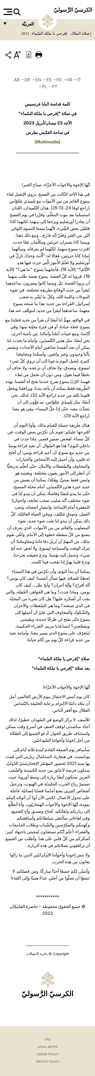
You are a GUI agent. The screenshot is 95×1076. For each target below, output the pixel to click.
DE (27, 79)
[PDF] (28, 54)
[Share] (9, 55)
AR (17, 79)
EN (38, 79)
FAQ (47, 1039)
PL (44, 86)
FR (58, 79)
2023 (25, 33)
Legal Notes (48, 1047)
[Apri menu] (7, 11)
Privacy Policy (47, 1061)
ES (48, 79)
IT (79, 79)
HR (69, 79)
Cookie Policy (48, 1054)
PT (54, 86)
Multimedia (47, 141)
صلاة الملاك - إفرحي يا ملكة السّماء (60, 33)
